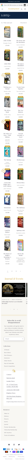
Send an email (11, 378)
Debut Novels (7, 360)
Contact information (19, 458)
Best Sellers (7, 352)
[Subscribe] (22, 339)
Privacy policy (21, 456)
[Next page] (20, 271)
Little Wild (7, 65)
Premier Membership (9, 427)
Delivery (6, 416)
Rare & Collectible (9, 363)
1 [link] (7, 271)
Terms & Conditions (9, 435)
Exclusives (7, 358)
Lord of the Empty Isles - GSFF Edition (7, 185)
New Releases (8, 355)
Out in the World (20, 257)
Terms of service (8, 458)
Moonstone (7, 209)
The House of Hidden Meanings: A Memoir (7, 257)
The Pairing (7, 161)
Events (6, 421)
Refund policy (12, 456)
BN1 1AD (9, 398)
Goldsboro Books (13, 454)
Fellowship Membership (10, 430)
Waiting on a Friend (7, 89)
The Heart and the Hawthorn (20, 42)
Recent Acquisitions (9, 366)
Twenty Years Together (20, 89)
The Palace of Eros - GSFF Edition (7, 137)
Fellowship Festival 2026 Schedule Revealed (12, 302)
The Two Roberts (20, 112)
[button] (2, 9)
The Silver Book (7, 112)
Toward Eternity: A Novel (20, 136)
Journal (6, 424)
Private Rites (20, 184)
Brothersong (20, 161)
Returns (6, 419)
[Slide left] (10, 309)
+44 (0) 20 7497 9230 (13, 390)
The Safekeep (21, 209)
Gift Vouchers (8, 432)
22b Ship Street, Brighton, (14, 396)
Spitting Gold (20, 232)
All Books (6, 349)
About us (6, 413)
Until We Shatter (7, 232)
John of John (7, 42)
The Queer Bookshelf (20, 66)
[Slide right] (17, 309)
